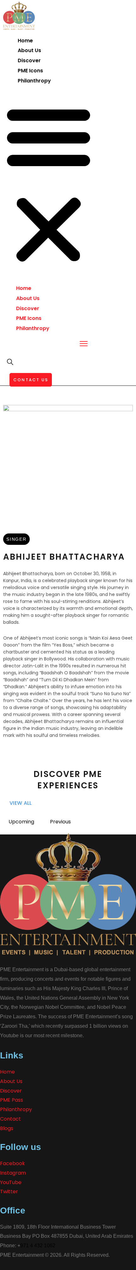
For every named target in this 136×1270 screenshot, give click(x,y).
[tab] (21, 822)
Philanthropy (34, 80)
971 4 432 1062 (37, 1245)
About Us (29, 50)
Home (25, 40)
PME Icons (30, 70)
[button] (48, 184)
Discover (29, 60)
